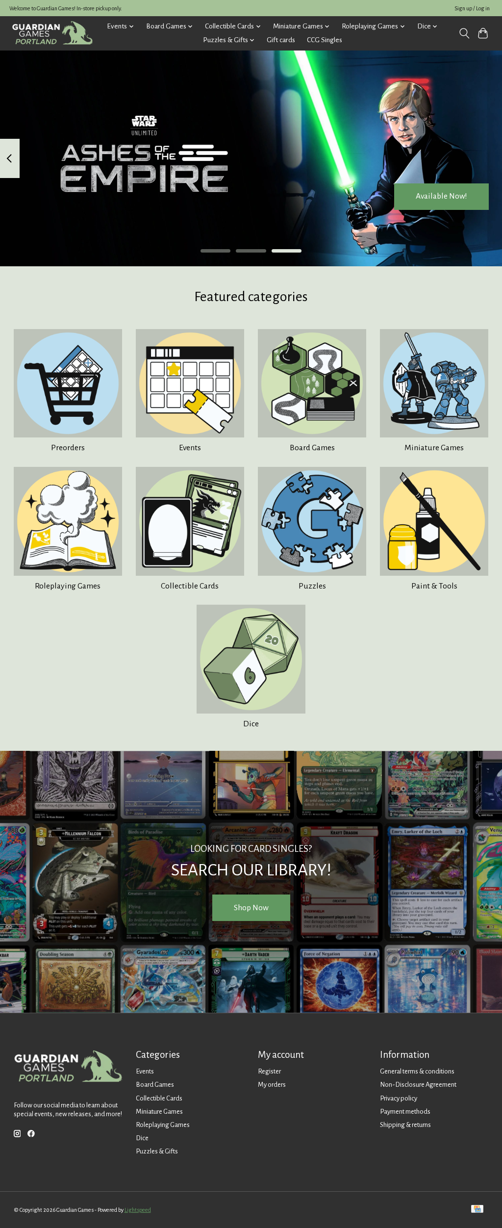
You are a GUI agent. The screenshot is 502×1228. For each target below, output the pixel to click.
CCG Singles (324, 40)
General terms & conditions (417, 1071)
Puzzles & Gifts (157, 1151)
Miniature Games (434, 447)
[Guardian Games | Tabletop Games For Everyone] (52, 33)
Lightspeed (138, 1210)
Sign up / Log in (472, 8)
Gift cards (281, 40)
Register (269, 1071)
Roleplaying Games (67, 586)
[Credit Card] (477, 1209)
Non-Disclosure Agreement (418, 1084)
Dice (251, 723)
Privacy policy (398, 1098)
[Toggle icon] (464, 33)
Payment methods (405, 1111)
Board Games (312, 447)
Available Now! (441, 196)
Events (190, 447)
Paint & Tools (434, 586)
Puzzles (312, 586)
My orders (272, 1084)
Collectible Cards (190, 586)
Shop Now (251, 907)
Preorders (68, 447)
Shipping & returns (405, 1124)
